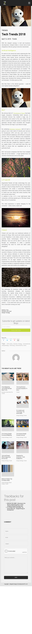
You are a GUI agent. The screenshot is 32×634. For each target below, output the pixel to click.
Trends (5, 30)
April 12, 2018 (6, 39)
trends (24, 345)
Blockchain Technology (15, 129)
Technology (12, 345)
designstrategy (5, 345)
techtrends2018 (19, 345)
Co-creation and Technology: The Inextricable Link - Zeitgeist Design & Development (16, 509)
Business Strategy (17, 343)
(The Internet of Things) (19, 113)
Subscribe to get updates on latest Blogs (16, 322)
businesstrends (26, 343)
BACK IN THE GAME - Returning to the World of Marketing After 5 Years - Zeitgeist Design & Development (16, 505)
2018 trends (9, 343)
